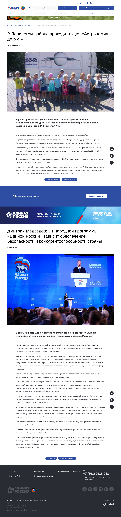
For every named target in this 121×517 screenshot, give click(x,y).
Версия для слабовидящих (105, 3)
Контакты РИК (14, 476)
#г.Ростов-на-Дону (69, 179)
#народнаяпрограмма (67, 458)
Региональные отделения (69, 471)
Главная (9, 25)
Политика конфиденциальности (17, 507)
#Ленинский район (52, 179)
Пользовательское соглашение (17, 505)
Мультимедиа (91, 13)
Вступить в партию (107, 13)
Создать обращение (96, 196)
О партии (10, 13)
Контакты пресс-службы (43, 476)
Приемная (76, 13)
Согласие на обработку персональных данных (22, 510)
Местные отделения (60, 13)
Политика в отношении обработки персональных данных (25, 509)
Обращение (68, 8)
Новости (30, 25)
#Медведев (51, 458)
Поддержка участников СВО (60, 17)
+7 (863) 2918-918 (96, 473)
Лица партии (24, 13)
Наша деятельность (41, 13)
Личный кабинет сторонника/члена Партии (96, 8)
